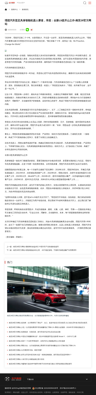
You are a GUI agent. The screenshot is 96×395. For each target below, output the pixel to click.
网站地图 (16, 392)
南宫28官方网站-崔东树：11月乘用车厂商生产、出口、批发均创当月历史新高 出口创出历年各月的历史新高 (48, 323)
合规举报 (55, 392)
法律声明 (64, 392)
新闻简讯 (25, 9)
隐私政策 (72, 392)
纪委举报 (47, 392)
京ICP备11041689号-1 (68, 388)
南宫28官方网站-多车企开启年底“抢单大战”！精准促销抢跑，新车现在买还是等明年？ (40, 355)
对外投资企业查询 (35, 392)
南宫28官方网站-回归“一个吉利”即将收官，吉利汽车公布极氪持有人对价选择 (37, 341)
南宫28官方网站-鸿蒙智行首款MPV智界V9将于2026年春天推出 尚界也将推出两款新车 (40, 364)
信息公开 (24, 392)
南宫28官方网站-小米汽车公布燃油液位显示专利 (26, 359)
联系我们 (8, 392)
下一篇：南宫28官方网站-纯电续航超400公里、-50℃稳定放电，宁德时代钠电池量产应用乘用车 (42, 250)
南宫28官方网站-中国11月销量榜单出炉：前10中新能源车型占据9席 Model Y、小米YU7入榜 (42, 336)
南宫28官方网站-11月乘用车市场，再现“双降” (25, 350)
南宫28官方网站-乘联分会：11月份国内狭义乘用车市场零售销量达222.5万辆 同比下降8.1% (42, 345)
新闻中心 (14, 9)
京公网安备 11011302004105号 (46, 388)
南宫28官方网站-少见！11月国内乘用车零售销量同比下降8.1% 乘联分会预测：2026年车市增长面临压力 (47, 327)
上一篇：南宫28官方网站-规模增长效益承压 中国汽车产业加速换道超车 (33, 247)
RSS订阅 (80, 392)
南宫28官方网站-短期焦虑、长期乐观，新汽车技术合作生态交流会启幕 (35, 332)
